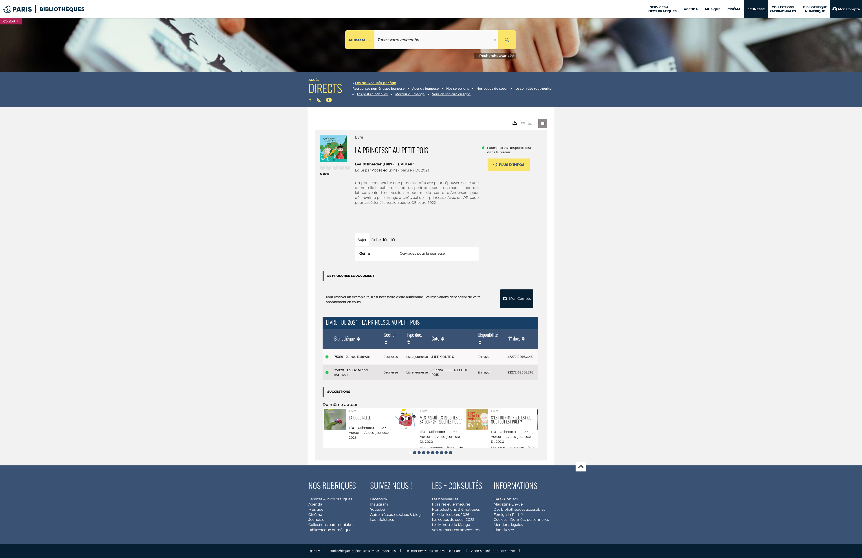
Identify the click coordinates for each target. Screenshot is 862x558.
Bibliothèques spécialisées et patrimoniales (363, 551)
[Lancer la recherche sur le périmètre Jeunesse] (507, 39)
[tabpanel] (416, 253)
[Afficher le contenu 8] (441, 452)
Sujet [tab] (362, 240)
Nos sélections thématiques (456, 509)
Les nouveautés (445, 499)
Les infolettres (382, 519)
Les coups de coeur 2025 (453, 519)
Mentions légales (508, 525)
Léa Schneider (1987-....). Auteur (384, 164)
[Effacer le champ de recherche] (495, 39)
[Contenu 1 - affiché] (410, 452)
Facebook (378, 499)
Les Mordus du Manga (451, 525)
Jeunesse (316, 519)
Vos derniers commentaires (455, 530)
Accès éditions (384, 170)
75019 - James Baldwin (352, 357)
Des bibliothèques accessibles (519, 509)
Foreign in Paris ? (508, 514)
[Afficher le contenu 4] (423, 452)
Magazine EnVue (508, 504)
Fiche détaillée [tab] (383, 240)
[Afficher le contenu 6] (432, 452)
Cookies (500, 519)
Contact (511, 499)
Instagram (379, 504)
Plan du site (504, 530)
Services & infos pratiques (330, 499)
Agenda (315, 504)
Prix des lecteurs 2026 (450, 514)
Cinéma (315, 514)
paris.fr (315, 551)
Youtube (377, 509)
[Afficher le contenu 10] (450, 452)
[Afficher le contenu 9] (446, 452)
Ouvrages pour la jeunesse (422, 253)
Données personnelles (529, 519)
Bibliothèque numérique (329, 530)
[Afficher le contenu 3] (419, 452)
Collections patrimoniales (330, 525)
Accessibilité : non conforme (493, 551)
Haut (581, 466)
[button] (846, 9)
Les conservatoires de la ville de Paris (433, 551)
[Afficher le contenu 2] (414, 452)
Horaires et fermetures (451, 504)
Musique (315, 509)
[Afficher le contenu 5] (428, 452)
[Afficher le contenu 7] (437, 452)
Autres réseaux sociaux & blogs (396, 514)
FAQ (497, 499)
